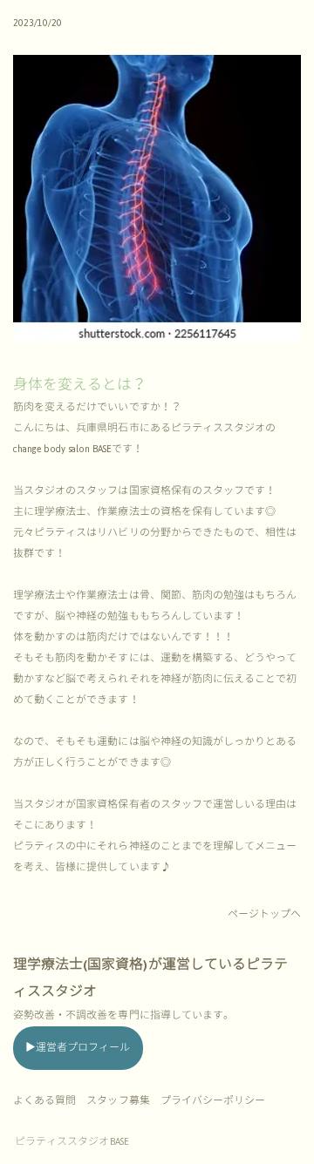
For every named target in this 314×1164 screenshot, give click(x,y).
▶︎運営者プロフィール (78, 1048)
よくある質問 (44, 1101)
